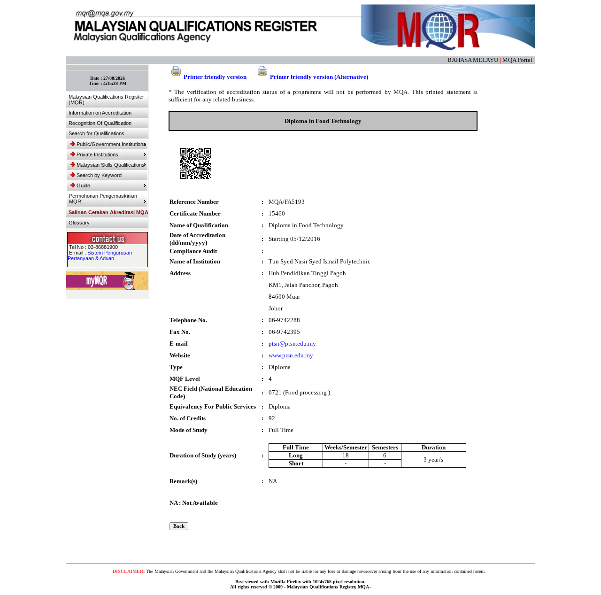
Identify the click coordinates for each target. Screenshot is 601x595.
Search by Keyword (99, 175)
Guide (83, 185)
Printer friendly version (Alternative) (319, 76)
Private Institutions (97, 154)
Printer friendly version (215, 76)
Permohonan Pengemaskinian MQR (103, 198)
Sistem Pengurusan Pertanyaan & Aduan (100, 255)
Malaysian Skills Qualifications (111, 165)
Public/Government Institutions (111, 144)
